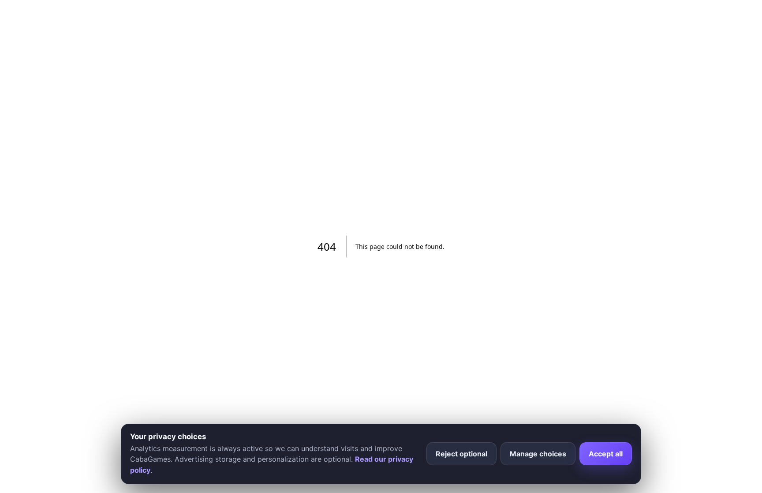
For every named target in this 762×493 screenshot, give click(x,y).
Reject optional (461, 453)
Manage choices (538, 453)
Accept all (606, 453)
